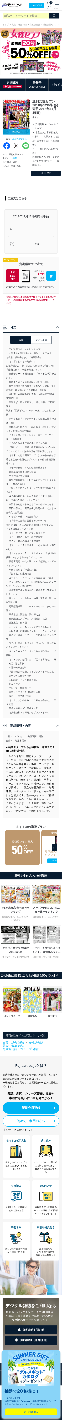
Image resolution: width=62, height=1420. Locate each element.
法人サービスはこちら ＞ (18, 1129)
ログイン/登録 (36, 5)
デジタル (12, 244)
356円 (38, 244)
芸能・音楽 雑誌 (13, 1046)
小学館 (14, 158)
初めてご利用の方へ (31, 1121)
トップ (6, 24)
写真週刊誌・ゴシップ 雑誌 (21, 1049)
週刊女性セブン (50, 24)
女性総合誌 (35, 24)
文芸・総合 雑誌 (19, 24)
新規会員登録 (31, 1108)
